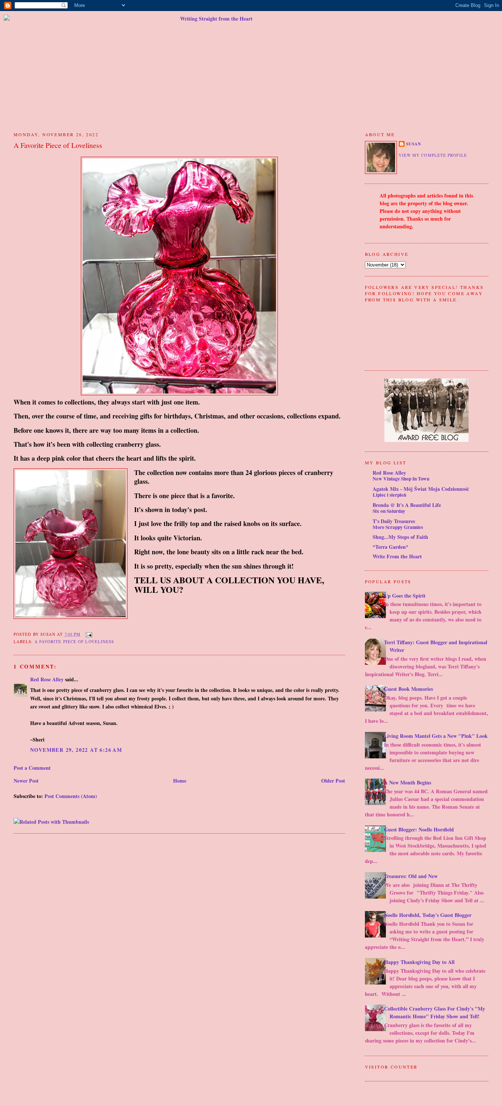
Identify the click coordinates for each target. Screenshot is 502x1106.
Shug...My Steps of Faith (400, 537)
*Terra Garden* (390, 547)
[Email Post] (87, 634)
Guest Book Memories (408, 689)
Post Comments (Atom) (70, 796)
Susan (413, 144)
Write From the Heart (397, 556)
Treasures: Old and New (411, 876)
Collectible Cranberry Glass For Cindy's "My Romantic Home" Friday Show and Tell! (434, 1012)
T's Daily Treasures (394, 521)
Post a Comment (32, 768)
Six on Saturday (389, 511)
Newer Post (26, 780)
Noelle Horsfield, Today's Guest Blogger (427, 915)
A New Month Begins (407, 782)
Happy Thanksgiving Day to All (419, 962)
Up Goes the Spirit (405, 595)
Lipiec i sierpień (389, 494)
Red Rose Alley (47, 679)
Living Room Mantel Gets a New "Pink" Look (436, 736)
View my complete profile (433, 155)
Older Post (333, 780)
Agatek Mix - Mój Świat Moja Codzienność (421, 489)
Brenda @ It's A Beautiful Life (407, 505)
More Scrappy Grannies (398, 527)
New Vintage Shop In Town (401, 478)
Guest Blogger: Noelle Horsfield (419, 829)
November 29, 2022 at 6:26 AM (76, 750)
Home (179, 780)
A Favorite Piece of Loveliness (58, 145)
